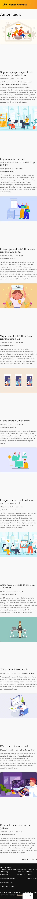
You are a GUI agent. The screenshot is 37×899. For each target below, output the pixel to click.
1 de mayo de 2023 (6, 168)
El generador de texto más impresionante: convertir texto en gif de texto (18, 162)
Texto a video (29, 673)
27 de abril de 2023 (6, 750)
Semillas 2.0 (21, 895)
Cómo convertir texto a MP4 (14, 669)
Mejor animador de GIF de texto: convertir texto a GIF (16, 337)
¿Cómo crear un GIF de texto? (15, 420)
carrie (21, 79)
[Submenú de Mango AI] (24, 874)
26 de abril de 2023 (6, 832)
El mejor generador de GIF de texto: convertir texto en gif (17, 250)
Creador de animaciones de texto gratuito (16, 826)
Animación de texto (8, 835)
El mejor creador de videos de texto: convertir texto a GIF (17, 501)
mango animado (5, 867)
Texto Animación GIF (9, 171)
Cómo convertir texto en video (15, 746)
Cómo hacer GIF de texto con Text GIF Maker (17, 586)
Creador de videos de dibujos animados (13, 84)
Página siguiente (29, 859)
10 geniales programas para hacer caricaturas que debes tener (16, 73)
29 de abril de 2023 (6, 424)
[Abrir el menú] (30, 4)
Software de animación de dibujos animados (17, 82)
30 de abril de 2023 (6, 255)
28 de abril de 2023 (6, 591)
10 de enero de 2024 (7, 79)
